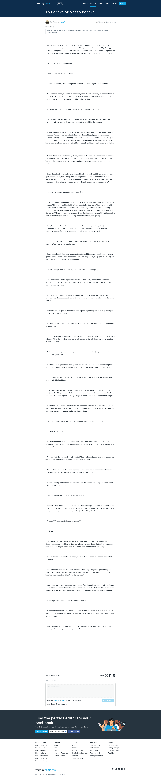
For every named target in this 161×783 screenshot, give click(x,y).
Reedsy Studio (95, 745)
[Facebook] (122, 769)
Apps (58, 3)
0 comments (110, 22)
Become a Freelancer (61, 753)
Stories (93, 3)
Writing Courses (77, 750)
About (56, 745)
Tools (107, 3)
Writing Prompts (113, 748)
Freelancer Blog (77, 758)
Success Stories (59, 756)
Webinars (75, 756)
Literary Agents (113, 750)
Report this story (51, 680)
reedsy (45, 3)
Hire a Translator (41, 758)
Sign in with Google (57, 731)
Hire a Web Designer (42, 761)
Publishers (111, 753)
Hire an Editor (40, 748)
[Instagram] (116, 769)
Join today (41, 731)
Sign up (114, 3)
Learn (100, 3)
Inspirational (49, 26)
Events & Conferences (79, 753)
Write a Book (94, 748)
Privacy (47, 774)
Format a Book (95, 753)
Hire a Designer (40, 750)
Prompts (85, 3)
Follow (62, 22)
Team (55, 748)
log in (63, 700)
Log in (122, 3)
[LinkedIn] (119, 769)
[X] (113, 769)
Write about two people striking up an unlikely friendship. (83, 30)
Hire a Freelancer (41, 745)
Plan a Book (94, 750)
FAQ (36, 774)
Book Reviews (113, 745)
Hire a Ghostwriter (41, 756)
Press (55, 750)
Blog (73, 745)
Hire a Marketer (40, 753)
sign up (56, 700)
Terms (41, 774)
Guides (74, 748)
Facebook (73, 731)
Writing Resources (96, 756)
